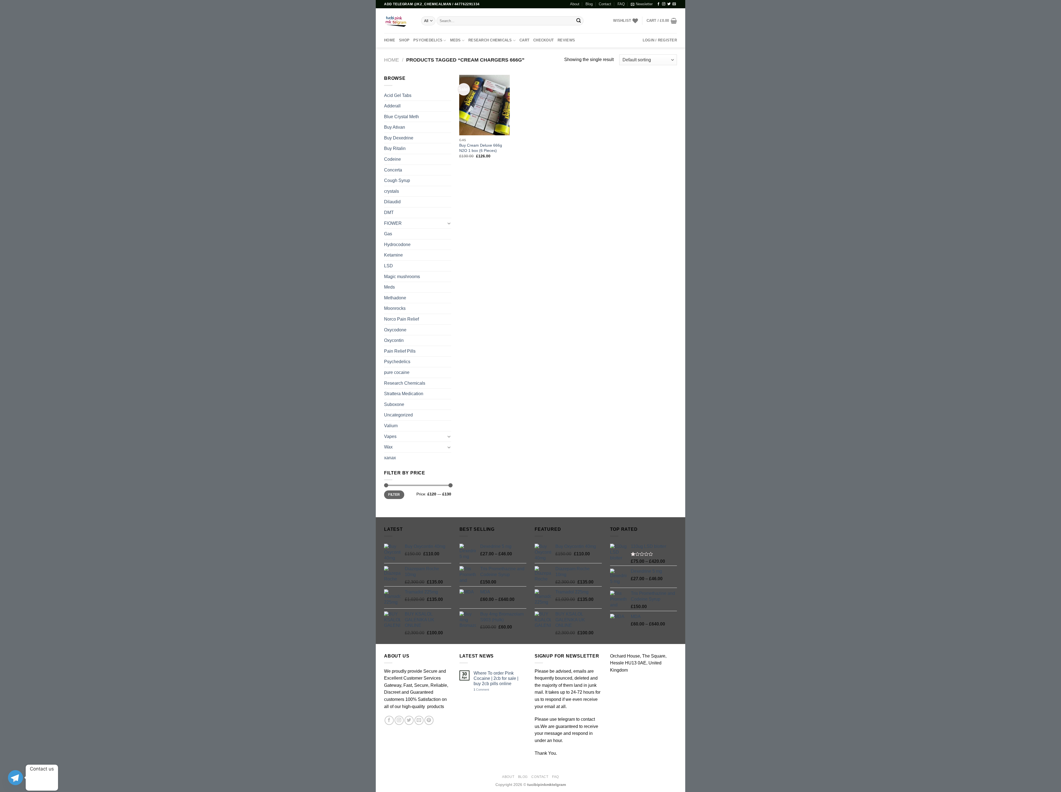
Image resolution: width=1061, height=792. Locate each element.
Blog (589, 4)
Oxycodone (395, 330)
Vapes (390, 436)
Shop (404, 40)
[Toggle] (449, 223)
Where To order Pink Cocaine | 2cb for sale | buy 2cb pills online (496, 678)
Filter (394, 495)
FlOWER (393, 223)
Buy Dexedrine (398, 138)
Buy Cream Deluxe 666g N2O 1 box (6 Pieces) (480, 148)
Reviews (566, 40)
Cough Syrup (397, 180)
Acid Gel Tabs (397, 95)
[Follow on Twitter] (669, 4)
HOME (389, 40)
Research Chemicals (490, 40)
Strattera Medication (403, 393)
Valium (391, 425)
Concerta (393, 170)
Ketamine (393, 255)
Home (391, 60)
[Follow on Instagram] (663, 4)
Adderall (392, 106)
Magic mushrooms (402, 276)
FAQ (621, 4)
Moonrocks (395, 308)
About (574, 4)
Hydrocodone (397, 244)
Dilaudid (392, 201)
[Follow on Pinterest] (429, 720)
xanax (390, 457)
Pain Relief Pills (400, 351)
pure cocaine (396, 372)
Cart (524, 40)
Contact (605, 4)
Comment (481, 689)
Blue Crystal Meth (401, 116)
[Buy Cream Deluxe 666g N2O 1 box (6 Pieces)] (484, 105)
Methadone (395, 297)
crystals (391, 191)
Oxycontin (394, 340)
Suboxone (394, 404)
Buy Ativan (394, 127)
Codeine (392, 159)
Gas (388, 233)
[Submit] (578, 21)
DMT (389, 212)
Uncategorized (398, 415)
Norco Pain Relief (401, 319)
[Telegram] (15, 777)
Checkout (543, 40)
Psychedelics (427, 40)
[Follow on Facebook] (658, 4)
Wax (388, 447)
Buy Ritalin (395, 148)
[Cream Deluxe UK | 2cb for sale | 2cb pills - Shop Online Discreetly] (398, 20)
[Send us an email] (674, 4)
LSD (388, 265)
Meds (455, 40)
